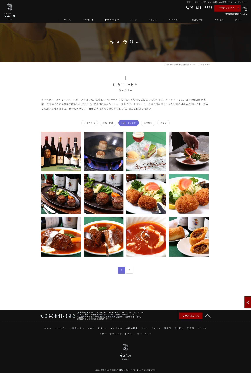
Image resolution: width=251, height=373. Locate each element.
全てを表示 (89, 122)
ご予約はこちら (227, 8)
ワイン (163, 122)
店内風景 (148, 122)
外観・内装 (108, 122)
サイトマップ (144, 334)
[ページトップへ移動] (207, 316)
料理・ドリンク (128, 122)
